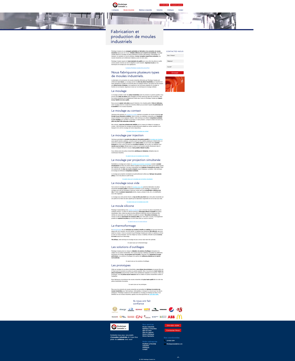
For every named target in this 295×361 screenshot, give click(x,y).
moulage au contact (131, 114)
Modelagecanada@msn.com (174, 344)
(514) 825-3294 (153, 294)
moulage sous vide (138, 187)
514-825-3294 (171, 340)
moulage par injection (156, 139)
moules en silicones (133, 210)
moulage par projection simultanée (141, 164)
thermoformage (117, 229)
